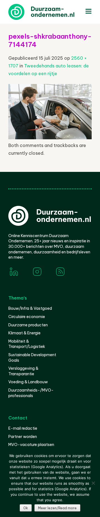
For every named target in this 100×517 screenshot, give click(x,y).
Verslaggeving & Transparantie (23, 371)
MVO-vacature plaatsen (31, 444)
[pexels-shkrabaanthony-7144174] (50, 137)
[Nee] (93, 483)
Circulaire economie (26, 316)
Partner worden (22, 436)
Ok (25, 508)
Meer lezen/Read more (57, 508)
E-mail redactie (22, 428)
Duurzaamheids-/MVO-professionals (31, 393)
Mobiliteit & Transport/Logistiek (26, 344)
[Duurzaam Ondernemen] (50, 12)
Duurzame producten (28, 324)
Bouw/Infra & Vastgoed (30, 308)
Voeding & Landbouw (28, 381)
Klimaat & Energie (24, 332)
